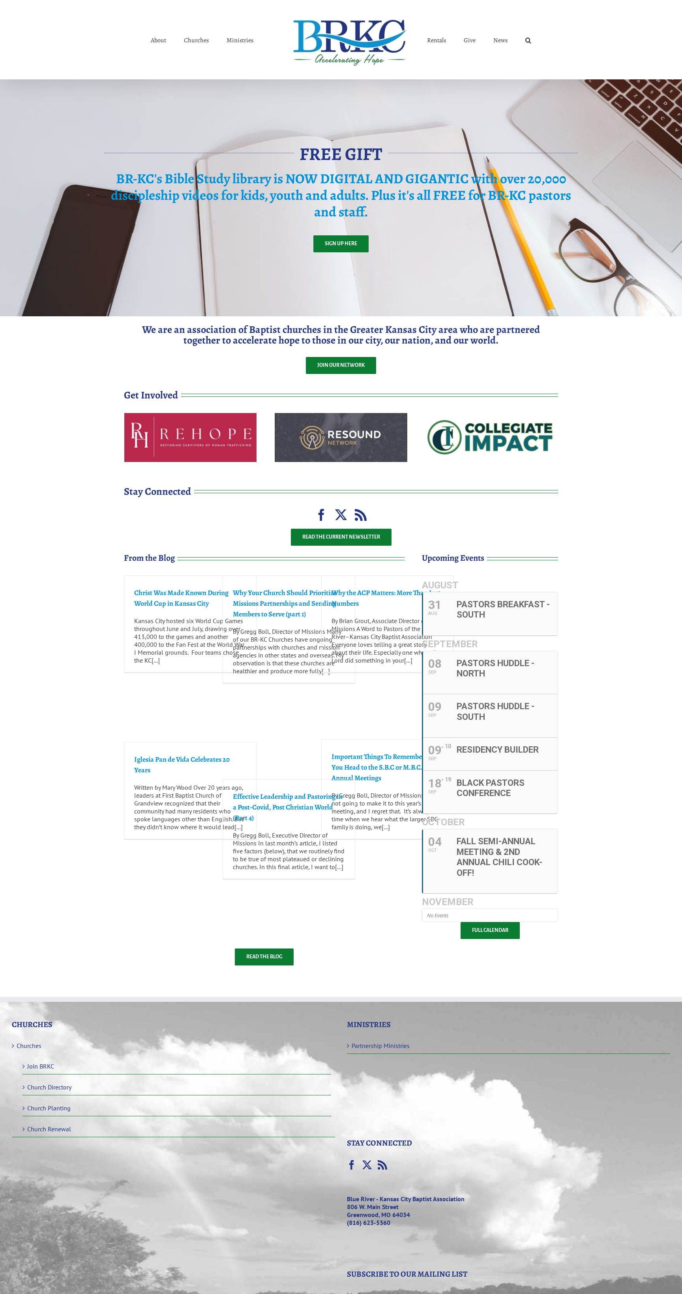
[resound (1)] (341, 416)
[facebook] (321, 515)
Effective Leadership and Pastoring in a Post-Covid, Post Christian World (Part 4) (288, 807)
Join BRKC (40, 1066)
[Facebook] (351, 1165)
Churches (29, 1046)
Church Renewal (49, 1129)
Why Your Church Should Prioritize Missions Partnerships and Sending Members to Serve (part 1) (285, 603)
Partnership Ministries (381, 1046)
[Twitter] (367, 1165)
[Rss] (382, 1165)
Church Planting (49, 1108)
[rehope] (190, 416)
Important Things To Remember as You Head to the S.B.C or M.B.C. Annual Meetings (382, 767)
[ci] (491, 416)
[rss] (361, 515)
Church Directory (49, 1087)
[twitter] (341, 515)
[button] (496, 39)
